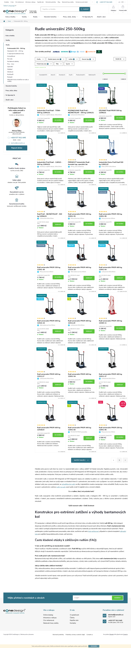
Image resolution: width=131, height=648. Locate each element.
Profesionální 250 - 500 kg (16, 48)
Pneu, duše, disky (11, 91)
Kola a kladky (10, 36)
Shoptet (112, 634)
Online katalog (48, 615)
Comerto (125, 634)
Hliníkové (10, 72)
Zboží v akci (9, 100)
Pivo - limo (10, 64)
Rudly (8, 45)
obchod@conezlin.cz (18, 143)
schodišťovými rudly (68, 484)
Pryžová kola (80, 75)
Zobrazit (58, 224)
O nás (12, 2)
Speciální (10, 67)
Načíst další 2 (80, 460)
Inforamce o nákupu (50, 618)
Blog (59, 2)
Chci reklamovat (19, 2)
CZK (122, 2)
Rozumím (94, 646)
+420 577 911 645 (18, 137)
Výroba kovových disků (81, 2)
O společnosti (74, 615)
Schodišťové (11, 56)
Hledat (86, 9)
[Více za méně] (50, 95)
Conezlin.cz (90, 634)
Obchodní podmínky (51, 2)
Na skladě (43, 75)
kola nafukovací (93, 531)
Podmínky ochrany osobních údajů (75, 634)
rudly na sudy (61, 487)
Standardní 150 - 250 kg (15, 51)
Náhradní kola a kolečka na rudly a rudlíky (18, 80)
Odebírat (117, 598)
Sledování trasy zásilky (68, 2)
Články (72, 618)
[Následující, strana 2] (119, 460)
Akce (53, 75)
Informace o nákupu (30, 2)
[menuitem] (11, 17)
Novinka (62, 75)
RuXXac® (10, 74)
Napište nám (40, 2)
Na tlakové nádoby (13, 61)
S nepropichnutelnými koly (15, 54)
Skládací (9, 69)
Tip (70, 75)
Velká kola (92, 75)
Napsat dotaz (16, 148)
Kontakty (6, 2)
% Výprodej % (10, 95)
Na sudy (9, 59)
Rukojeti (9, 77)
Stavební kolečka (11, 86)
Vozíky (8, 40)
